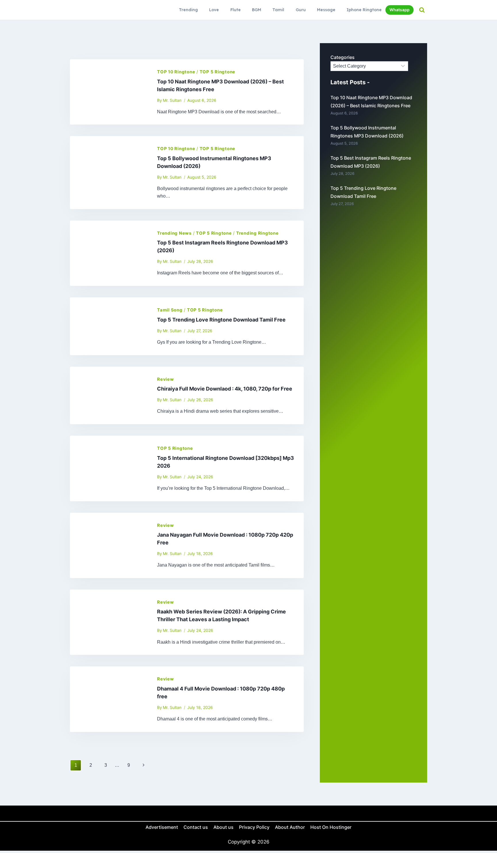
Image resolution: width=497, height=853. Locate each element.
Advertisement (162, 827)
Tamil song (170, 310)
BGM (256, 9)
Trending (188, 9)
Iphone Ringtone (364, 9)
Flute (235, 9)
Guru (301, 9)
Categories (342, 57)
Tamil (278, 9)
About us (223, 827)
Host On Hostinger (330, 827)
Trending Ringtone (257, 233)
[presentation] (109, 92)
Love (214, 9)
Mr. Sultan (172, 100)
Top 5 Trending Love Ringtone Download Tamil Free (221, 320)
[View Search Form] (421, 10)
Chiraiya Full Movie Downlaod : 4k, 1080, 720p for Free (224, 389)
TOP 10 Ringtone (176, 71)
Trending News (174, 233)
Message (326, 9)
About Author (290, 827)
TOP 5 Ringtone (218, 71)
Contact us (195, 827)
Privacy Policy (254, 827)
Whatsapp (399, 9)
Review (165, 379)
